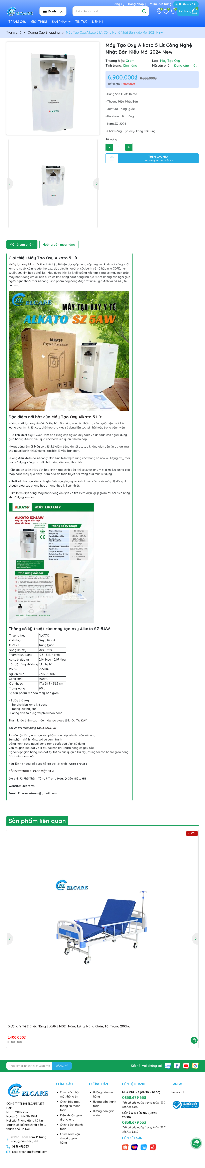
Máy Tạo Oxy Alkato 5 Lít (76, 416)
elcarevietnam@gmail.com (29, 1152)
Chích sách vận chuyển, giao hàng (70, 1138)
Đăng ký (118, 4)
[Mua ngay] (194, 1040)
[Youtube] (186, 1065)
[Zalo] (168, 1065)
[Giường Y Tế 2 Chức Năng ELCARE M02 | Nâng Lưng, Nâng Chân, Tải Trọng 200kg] (102, 926)
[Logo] (19, 11)
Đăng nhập (136, 4)
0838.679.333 (187, 4)
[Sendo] (153, 1147)
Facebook (178, 1092)
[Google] (195, 1065)
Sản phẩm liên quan (37, 821)
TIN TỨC (81, 22)
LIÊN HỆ (97, 22)
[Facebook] (177, 1065)
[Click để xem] (52, 88)
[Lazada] (134, 1147)
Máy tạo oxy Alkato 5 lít (26, 264)
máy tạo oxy (53, 720)
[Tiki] (144, 1147)
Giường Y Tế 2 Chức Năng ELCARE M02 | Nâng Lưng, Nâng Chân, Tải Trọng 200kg (68, 1026)
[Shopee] (125, 1147)
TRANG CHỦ (17, 22)
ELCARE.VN (48, 728)
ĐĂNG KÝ (62, 1065)
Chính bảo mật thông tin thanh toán (70, 1106)
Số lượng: (112, 139)
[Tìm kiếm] (144, 11)
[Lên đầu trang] (196, 1132)
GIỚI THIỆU (39, 22)
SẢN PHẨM (60, 22)
